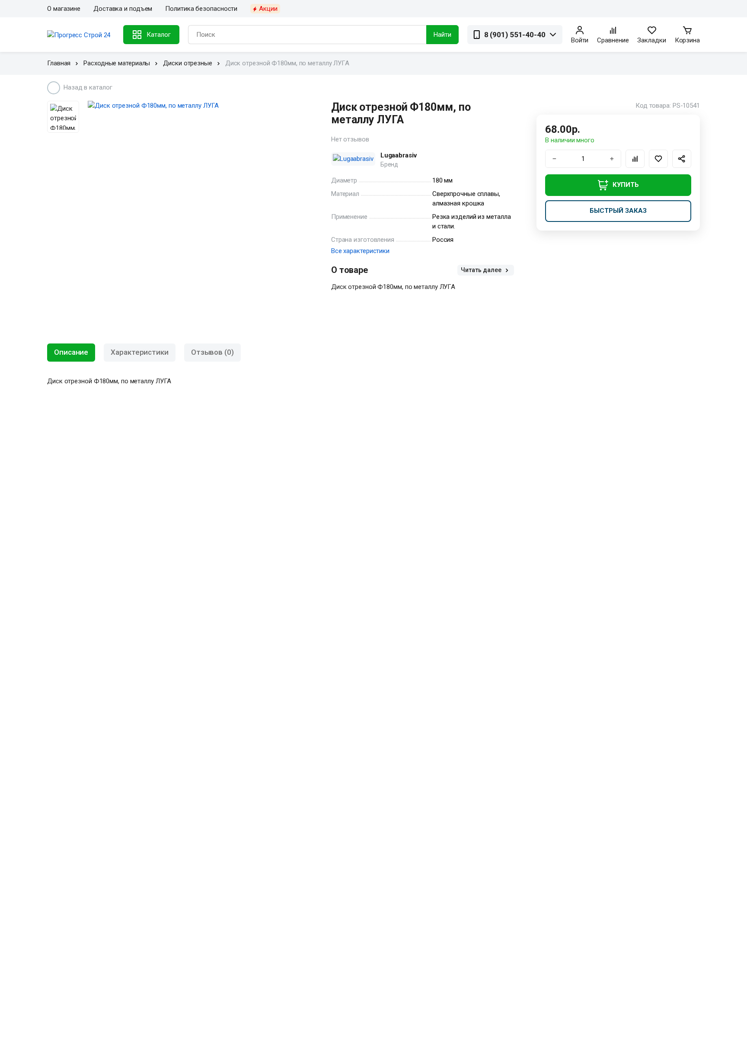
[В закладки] (658, 159)
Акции (268, 9)
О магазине (63, 9)
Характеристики (140, 352)
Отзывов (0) (212, 352)
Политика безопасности (201, 9)
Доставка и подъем (122, 9)
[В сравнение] (635, 159)
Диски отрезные (187, 63)
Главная (58, 63)
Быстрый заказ (618, 211)
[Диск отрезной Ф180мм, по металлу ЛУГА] (198, 106)
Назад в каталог (88, 87)
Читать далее (482, 269)
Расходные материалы (116, 63)
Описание (71, 352)
